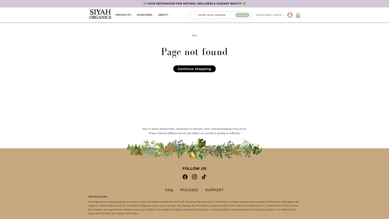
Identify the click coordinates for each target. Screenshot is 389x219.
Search (242, 15)
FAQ (169, 190)
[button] (298, 15)
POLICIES (189, 190)
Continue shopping (194, 69)
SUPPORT (214, 190)
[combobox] (223, 15)
